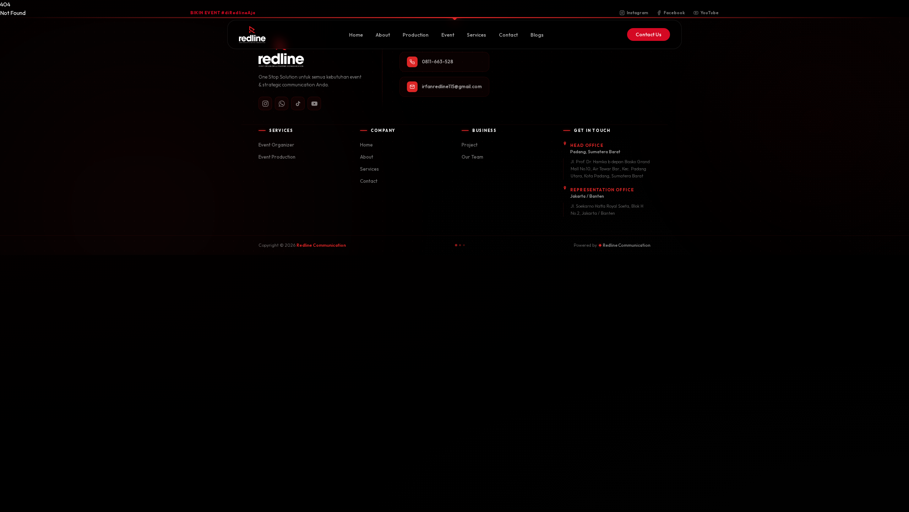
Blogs (537, 35)
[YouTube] (314, 103)
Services (476, 35)
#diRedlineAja (223, 12)
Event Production (276, 157)
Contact (508, 35)
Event (447, 35)
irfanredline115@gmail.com (452, 86)
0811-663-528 (437, 61)
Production (416, 35)
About (383, 35)
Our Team (472, 157)
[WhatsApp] (281, 103)
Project (470, 145)
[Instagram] (265, 103)
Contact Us (649, 34)
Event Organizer (276, 145)
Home (356, 35)
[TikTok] (298, 103)
